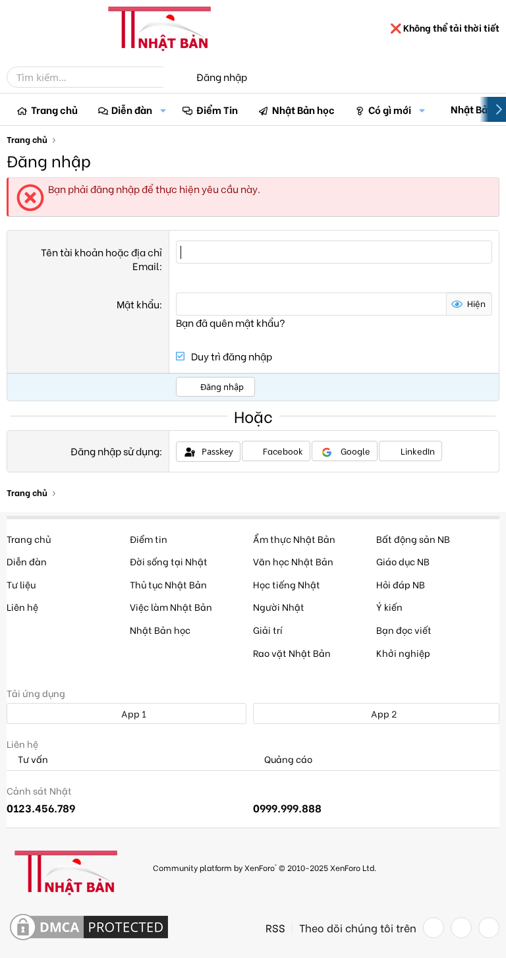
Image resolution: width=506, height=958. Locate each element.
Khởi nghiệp (403, 653)
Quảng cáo (287, 759)
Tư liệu (21, 584)
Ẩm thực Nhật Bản (294, 539)
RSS (275, 927)
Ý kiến (389, 606)
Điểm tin (148, 539)
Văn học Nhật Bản (293, 561)
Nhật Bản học (303, 109)
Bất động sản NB (413, 539)
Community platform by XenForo (264, 867)
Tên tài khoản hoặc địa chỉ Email (101, 258)
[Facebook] (433, 927)
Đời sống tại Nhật (169, 561)
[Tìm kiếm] (172, 77)
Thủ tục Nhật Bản (168, 584)
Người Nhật (278, 606)
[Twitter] (461, 927)
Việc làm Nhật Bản (171, 606)
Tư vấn (32, 759)
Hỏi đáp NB (400, 584)
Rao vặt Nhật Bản (292, 653)
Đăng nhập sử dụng (114, 450)
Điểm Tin (217, 109)
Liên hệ (22, 606)
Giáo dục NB (403, 561)
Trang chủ (54, 109)
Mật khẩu (138, 303)
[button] (163, 110)
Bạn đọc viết (404, 629)
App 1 (132, 713)
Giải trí (268, 629)
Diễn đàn (131, 109)
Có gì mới (389, 109)
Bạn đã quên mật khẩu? (230, 322)
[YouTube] (488, 927)
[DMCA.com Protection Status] (89, 928)
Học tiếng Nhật (286, 584)
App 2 (383, 713)
